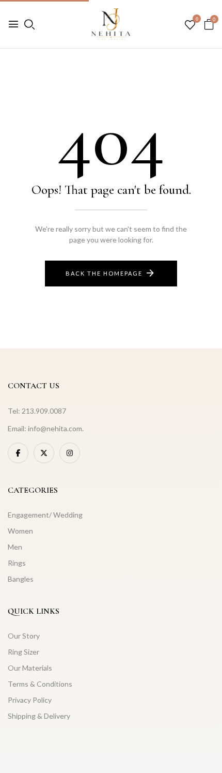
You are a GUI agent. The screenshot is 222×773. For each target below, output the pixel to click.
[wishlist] (190, 25)
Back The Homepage (104, 273)
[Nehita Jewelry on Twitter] (44, 453)
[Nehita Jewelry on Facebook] (18, 453)
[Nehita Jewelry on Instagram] (69, 453)
